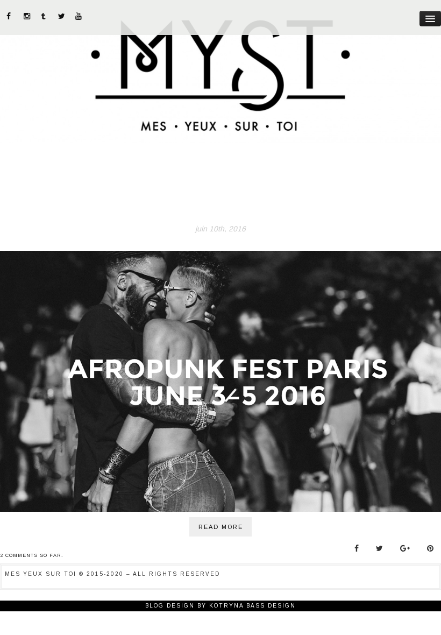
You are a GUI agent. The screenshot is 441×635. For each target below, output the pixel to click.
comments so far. (34, 555)
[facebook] (10, 16)
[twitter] (62, 16)
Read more (220, 527)
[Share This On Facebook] (356, 548)
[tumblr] (44, 16)
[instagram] (27, 16)
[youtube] (79, 16)
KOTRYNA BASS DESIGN (252, 606)
